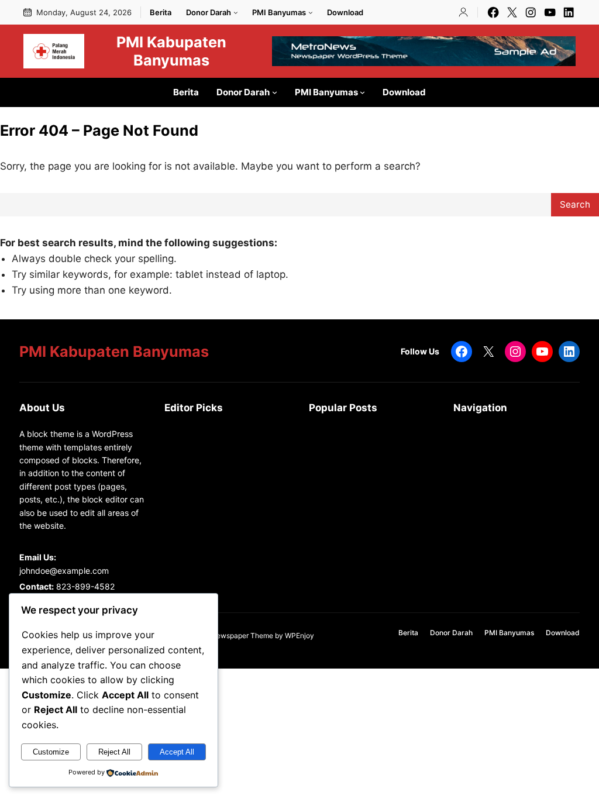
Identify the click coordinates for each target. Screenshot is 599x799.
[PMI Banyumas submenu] (310, 12)
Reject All (114, 752)
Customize (51, 752)
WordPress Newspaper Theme (224, 635)
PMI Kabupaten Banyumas (171, 50)
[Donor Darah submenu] (235, 12)
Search (575, 204)
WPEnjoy (299, 635)
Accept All (177, 752)
